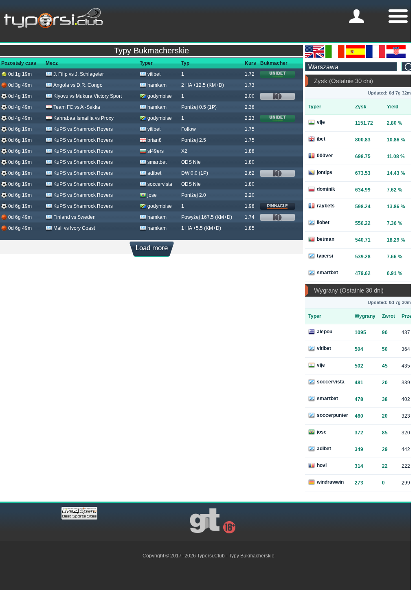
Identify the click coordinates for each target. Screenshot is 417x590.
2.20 (250, 195)
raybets (326, 206)
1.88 (250, 151)
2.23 (250, 118)
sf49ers (155, 151)
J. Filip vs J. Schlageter (78, 74)
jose (152, 195)
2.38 (250, 107)
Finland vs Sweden (74, 217)
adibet (154, 173)
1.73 (250, 85)
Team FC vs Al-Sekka (76, 107)
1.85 (250, 228)
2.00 (250, 96)
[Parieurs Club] (375, 56)
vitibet (153, 74)
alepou (324, 332)
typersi (325, 256)
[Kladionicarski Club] (396, 56)
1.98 (250, 206)
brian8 (154, 140)
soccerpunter (332, 415)
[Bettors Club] (314, 56)
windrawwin (330, 482)
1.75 (250, 129)
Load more (152, 248)
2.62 (250, 173)
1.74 (250, 217)
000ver (325, 156)
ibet (321, 139)
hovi (322, 465)
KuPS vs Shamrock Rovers (83, 129)
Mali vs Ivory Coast (74, 228)
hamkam (157, 85)
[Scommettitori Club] (335, 56)
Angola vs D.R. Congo (78, 85)
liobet (323, 222)
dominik (326, 189)
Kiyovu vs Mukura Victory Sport (87, 96)
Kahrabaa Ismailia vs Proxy (83, 118)
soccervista (159, 184)
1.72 (250, 74)
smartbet (157, 162)
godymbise (159, 96)
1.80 (250, 162)
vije (321, 122)
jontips (324, 172)
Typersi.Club (211, 556)
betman (325, 239)
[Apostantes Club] (355, 56)
